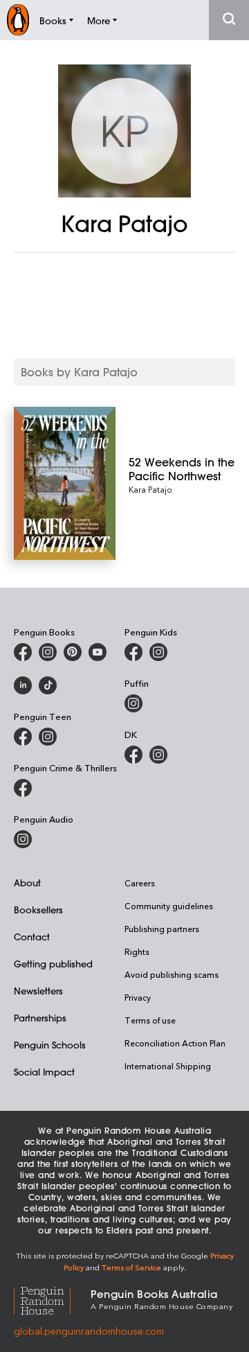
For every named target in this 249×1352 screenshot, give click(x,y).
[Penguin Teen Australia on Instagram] (48, 737)
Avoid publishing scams (171, 974)
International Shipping (167, 1066)
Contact (32, 936)
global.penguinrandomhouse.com (89, 1331)
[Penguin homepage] (18, 19)
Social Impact (44, 1072)
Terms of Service (131, 1267)
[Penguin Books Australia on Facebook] (23, 652)
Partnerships (40, 1018)
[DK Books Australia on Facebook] (133, 755)
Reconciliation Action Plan (174, 1043)
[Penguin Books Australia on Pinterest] (73, 652)
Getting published (53, 963)
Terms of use (150, 1020)
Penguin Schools (50, 1045)
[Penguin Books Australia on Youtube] (98, 652)
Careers (139, 883)
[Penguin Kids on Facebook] (133, 652)
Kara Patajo (150, 489)
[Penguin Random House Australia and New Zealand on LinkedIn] (23, 685)
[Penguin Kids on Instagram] (158, 652)
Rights (136, 951)
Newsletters (38, 991)
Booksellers (38, 909)
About (27, 882)
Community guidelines (168, 905)
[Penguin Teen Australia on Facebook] (23, 737)
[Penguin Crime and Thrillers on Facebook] (23, 788)
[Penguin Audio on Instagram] (23, 839)
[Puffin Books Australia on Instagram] (133, 703)
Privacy (137, 997)
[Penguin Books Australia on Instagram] (48, 652)
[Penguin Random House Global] (52, 1299)
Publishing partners (161, 928)
